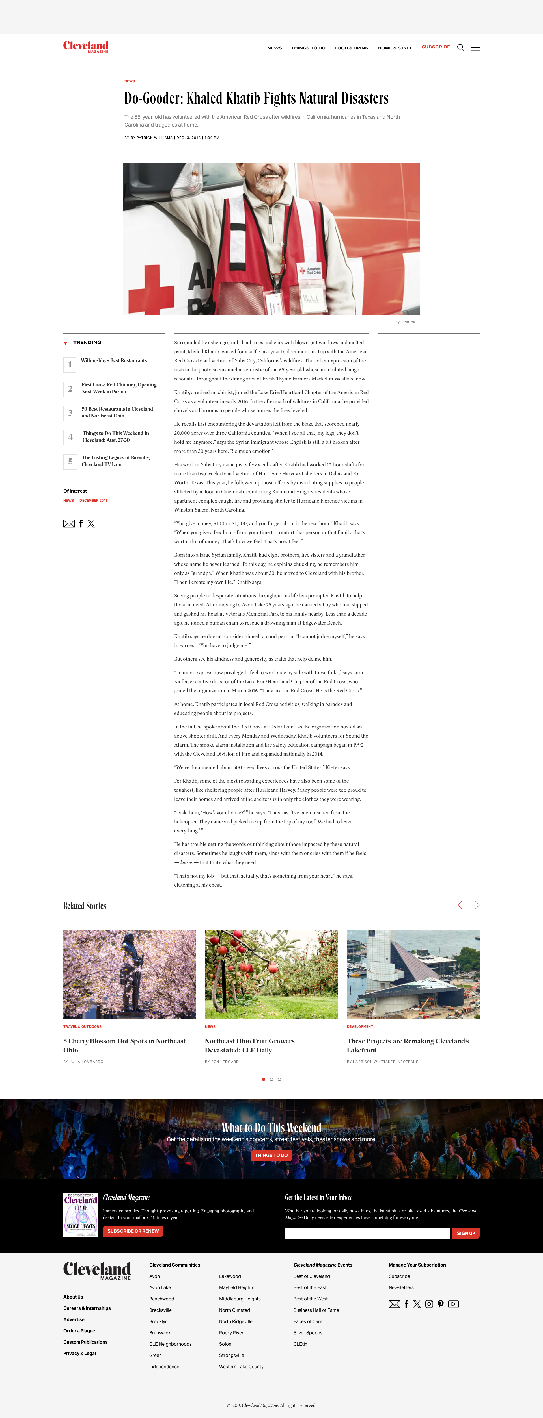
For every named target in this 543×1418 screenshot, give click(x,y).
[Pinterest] (441, 1304)
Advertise (74, 1320)
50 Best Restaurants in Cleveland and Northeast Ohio (117, 413)
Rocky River (231, 1333)
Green (155, 1355)
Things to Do (308, 48)
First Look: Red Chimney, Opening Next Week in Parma (119, 388)
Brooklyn (158, 1322)
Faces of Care (308, 1322)
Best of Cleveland (312, 1276)
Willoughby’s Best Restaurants (114, 360)
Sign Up (466, 1233)
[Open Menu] (475, 48)
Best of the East (310, 1288)
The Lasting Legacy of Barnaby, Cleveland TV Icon (116, 461)
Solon (225, 1344)
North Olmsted (234, 1310)
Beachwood (161, 1299)
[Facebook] (406, 1304)
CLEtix (300, 1344)
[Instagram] (429, 1304)
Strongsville (231, 1355)
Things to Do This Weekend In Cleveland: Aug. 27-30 (116, 437)
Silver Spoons (308, 1333)
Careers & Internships (87, 1308)
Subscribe (436, 46)
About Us (73, 1297)
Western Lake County (241, 1367)
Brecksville (160, 1310)
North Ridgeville (236, 1322)
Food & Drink (352, 48)
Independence (164, 1367)
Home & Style (395, 48)
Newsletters (401, 1288)
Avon (154, 1276)
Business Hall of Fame (316, 1310)
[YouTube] (453, 1304)
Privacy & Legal (79, 1353)
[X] (417, 1304)
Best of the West (311, 1299)
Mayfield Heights (236, 1288)
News (274, 48)
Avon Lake (160, 1288)
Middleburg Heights (240, 1299)
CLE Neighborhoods (170, 1344)
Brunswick (160, 1333)
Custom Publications (85, 1342)
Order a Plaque (79, 1331)
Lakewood (230, 1276)
